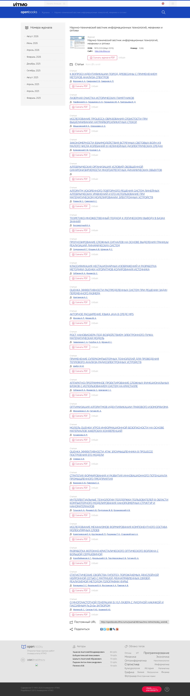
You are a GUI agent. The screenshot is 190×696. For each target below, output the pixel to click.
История (149, 668)
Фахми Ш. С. (92, 273)
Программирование (156, 653)
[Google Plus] (117, 629)
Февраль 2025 (34, 97)
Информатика (162, 664)
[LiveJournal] (114, 629)
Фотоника (130, 676)
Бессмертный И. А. (81, 225)
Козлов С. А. (95, 150)
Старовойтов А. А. (129, 534)
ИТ (137, 653)
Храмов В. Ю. (105, 609)
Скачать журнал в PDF (104, 57)
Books (29, 12)
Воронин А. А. (79, 81)
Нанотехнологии (161, 661)
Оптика (128, 653)
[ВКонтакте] (101, 629)
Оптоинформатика (136, 660)
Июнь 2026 (32, 43)
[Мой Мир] (111, 629)
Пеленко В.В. (79, 666)
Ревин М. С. (78, 201)
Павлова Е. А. (93, 482)
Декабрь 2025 (34, 63)
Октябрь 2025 (34, 70)
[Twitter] (104, 629)
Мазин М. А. (91, 318)
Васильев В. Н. (94, 585)
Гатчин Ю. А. (95, 410)
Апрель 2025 (33, 84)
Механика (130, 656)
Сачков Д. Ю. (92, 609)
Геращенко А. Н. (95, 102)
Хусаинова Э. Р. (80, 434)
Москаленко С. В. (81, 410)
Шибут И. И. (78, 366)
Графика (129, 672)
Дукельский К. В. (99, 558)
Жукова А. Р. (79, 318)
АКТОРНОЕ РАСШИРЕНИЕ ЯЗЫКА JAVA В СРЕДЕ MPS (102, 314)
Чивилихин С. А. (80, 342)
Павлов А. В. (123, 585)
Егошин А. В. (94, 249)
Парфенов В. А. (80, 102)
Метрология (152, 672)
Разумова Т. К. (113, 534)
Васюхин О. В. (79, 482)
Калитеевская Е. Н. (82, 534)
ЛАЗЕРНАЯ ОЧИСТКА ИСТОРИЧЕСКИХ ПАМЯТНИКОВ (102, 98)
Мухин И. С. (107, 342)
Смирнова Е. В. (93, 81)
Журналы (46, 12)
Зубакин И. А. (79, 273)
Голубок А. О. (95, 342)
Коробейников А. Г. (82, 558)
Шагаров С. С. (105, 390)
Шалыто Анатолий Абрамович (87, 659)
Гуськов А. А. (79, 510)
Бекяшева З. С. (80, 585)
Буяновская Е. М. (81, 150)
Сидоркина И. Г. (80, 249)
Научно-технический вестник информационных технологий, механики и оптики (90, 12)
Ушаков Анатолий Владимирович (88, 652)
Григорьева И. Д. (128, 102)
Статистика (132, 664)
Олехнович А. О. (98, 126)
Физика (165, 672)
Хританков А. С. (80, 297)
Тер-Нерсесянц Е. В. (117, 558)
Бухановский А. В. (122, 510)
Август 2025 (32, 77)
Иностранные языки (146, 676)
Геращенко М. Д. (111, 102)
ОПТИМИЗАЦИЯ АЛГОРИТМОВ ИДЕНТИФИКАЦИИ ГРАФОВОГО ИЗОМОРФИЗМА (119, 407)
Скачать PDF (81, 86)
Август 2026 (32, 36)
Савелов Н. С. (91, 201)
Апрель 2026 (33, 50)
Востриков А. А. (109, 585)
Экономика (162, 656)
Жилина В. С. (79, 609)
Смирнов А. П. (107, 81)
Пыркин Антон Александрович (87, 662)
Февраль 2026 (34, 56)
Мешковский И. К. (81, 126)
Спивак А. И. (78, 458)
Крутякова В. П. (99, 534)
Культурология (132, 668)
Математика (163, 668)
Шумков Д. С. (107, 249)
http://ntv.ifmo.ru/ (102, 51)
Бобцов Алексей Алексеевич (86, 655)
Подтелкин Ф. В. (105, 510)
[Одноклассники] (107, 629)
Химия (140, 672)
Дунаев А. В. (91, 510)
